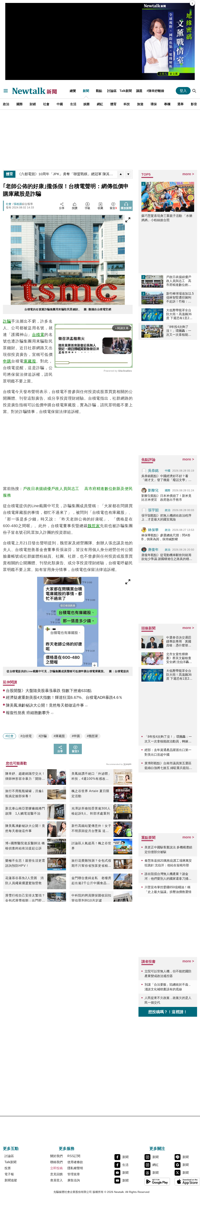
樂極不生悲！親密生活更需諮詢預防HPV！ (25, 863)
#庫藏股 (59, 736)
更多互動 (11, 1148)
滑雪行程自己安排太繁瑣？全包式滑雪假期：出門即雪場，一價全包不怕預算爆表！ (25, 898)
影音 (194, 104)
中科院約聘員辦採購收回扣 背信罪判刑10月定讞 (91, 898)
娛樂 (86, 104)
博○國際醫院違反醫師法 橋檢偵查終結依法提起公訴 (25, 846)
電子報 (9, 1174)
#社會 (9, 736)
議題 (139, 90)
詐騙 (7, 321)
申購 (7, 361)
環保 (154, 104)
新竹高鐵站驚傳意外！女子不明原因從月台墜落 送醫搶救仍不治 (91, 829)
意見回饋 (56, 1174)
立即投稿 (56, 1168)
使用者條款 (75, 1162)
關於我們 (56, 1156)
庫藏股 (30, 361)
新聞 (86, 90)
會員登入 (56, 1180)
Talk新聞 (126, 90)
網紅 (100, 104)
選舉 (180, 104)
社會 (46, 104)
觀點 (99, 90)
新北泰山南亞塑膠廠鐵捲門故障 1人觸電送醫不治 (25, 811)
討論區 (112, 90)
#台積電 (26, 736)
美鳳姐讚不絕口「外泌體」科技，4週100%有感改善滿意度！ (91, 776)
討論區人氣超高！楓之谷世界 (91, 846)
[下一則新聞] (128, 174)
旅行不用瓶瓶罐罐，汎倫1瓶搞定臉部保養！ (24, 793)
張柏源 (18, 203)
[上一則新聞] (120, 174)
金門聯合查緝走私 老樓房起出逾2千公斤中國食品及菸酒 (91, 881)
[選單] (5, 90)
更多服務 (66, 1148)
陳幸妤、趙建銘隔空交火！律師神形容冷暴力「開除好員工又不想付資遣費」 (25, 776)
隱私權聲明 (75, 1168)
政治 (6, 104)
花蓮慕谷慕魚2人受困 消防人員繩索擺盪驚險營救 (24, 880)
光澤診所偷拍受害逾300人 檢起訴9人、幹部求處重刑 (91, 811)
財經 (33, 104)
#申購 (76, 736)
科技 (127, 104)
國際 (19, 104)
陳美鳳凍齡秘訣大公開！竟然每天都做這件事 (25, 828)
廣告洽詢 (73, 1180)
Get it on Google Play (157, 1181)
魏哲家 (94, 526)
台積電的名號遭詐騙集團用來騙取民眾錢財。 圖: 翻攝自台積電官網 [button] (67, 309)
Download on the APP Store (187, 1181)
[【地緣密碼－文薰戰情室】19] (168, 41)
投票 (7, 1168)
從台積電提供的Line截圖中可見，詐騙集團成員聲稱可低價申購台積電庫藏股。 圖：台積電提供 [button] (68, 671)
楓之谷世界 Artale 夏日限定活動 (90, 793)
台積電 (38, 334)
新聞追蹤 (10, 1180)
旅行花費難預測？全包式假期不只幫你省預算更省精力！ (91, 863)
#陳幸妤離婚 (155, 90)
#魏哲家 (92, 736)
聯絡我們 (56, 1162)
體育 (113, 104)
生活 (73, 104)
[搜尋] (194, 90)
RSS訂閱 (73, 1156)
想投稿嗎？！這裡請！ (167, 1012)
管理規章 (73, 1174)
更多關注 (157, 1148)
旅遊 (140, 104)
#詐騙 (43, 736)
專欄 (167, 104)
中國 (60, 104)
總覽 (73, 90)
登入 (183, 91)
